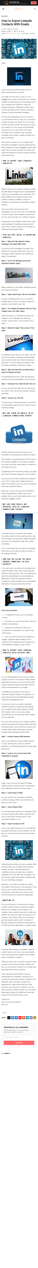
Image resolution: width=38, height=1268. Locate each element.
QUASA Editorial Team (13, 33)
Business (4, 16)
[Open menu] (3, 9)
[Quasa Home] (19, 9)
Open (33, 3)
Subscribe (19, 1043)
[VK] (31, 1017)
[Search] (35, 8)
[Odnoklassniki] (34, 1017)
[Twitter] (8, 1017)
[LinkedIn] (16, 1017)
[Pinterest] (19, 1017)
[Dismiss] (2, 3)
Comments (7, 1053)
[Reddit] (23, 1017)
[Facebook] (12, 1017)
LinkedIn (4, 99)
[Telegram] (27, 1017)
